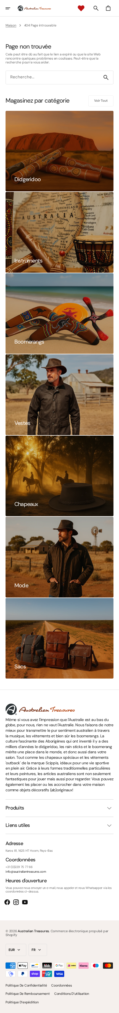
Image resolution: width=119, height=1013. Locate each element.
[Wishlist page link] (81, 8)
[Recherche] (106, 77)
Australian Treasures (33, 931)
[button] (12, 8)
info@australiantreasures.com (26, 871)
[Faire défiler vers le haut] (112, 1006)
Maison (11, 25)
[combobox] (52, 77)
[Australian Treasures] (34, 8)
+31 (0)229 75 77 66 (19, 867)
